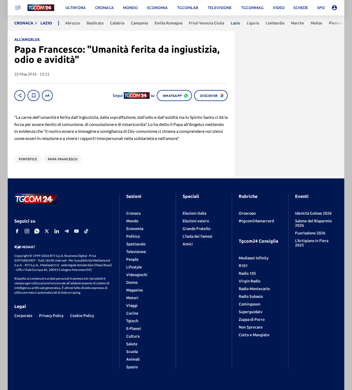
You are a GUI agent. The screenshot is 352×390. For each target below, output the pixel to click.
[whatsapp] (37, 231)
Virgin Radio (249, 281)
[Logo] (41, 7)
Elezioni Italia (194, 213)
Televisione (136, 251)
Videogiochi (136, 275)
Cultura (132, 336)
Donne (132, 282)
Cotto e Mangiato (254, 335)
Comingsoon (249, 304)
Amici (188, 244)
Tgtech (132, 321)
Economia (134, 228)
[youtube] (76, 231)
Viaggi (132, 305)
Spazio (132, 367)
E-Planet (133, 328)
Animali (133, 359)
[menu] (18, 7)
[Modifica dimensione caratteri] (47, 95)
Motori (132, 298)
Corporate (23, 315)
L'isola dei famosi (197, 236)
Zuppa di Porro (252, 319)
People (132, 259)
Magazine (134, 290)
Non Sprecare (251, 327)
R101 (243, 265)
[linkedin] (56, 231)
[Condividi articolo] (19, 95)
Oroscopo (247, 213)
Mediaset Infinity (253, 258)
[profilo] (334, 7)
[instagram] (27, 231)
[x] (47, 231)
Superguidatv (250, 312)
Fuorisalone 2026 (310, 233)
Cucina (132, 313)
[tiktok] (86, 231)
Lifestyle (134, 267)
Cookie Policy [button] (82, 315)
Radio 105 (247, 273)
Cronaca (133, 213)
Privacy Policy (51, 315)
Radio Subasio (251, 296)
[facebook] (17, 231)
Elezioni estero (196, 221)
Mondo (132, 221)
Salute (132, 344)
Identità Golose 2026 (313, 213)
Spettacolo (135, 244)
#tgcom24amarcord (256, 221)
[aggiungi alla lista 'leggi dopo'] (34, 95)
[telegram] (66, 231)
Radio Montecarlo (254, 289)
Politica (133, 236)
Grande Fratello (196, 228)
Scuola (132, 351)
